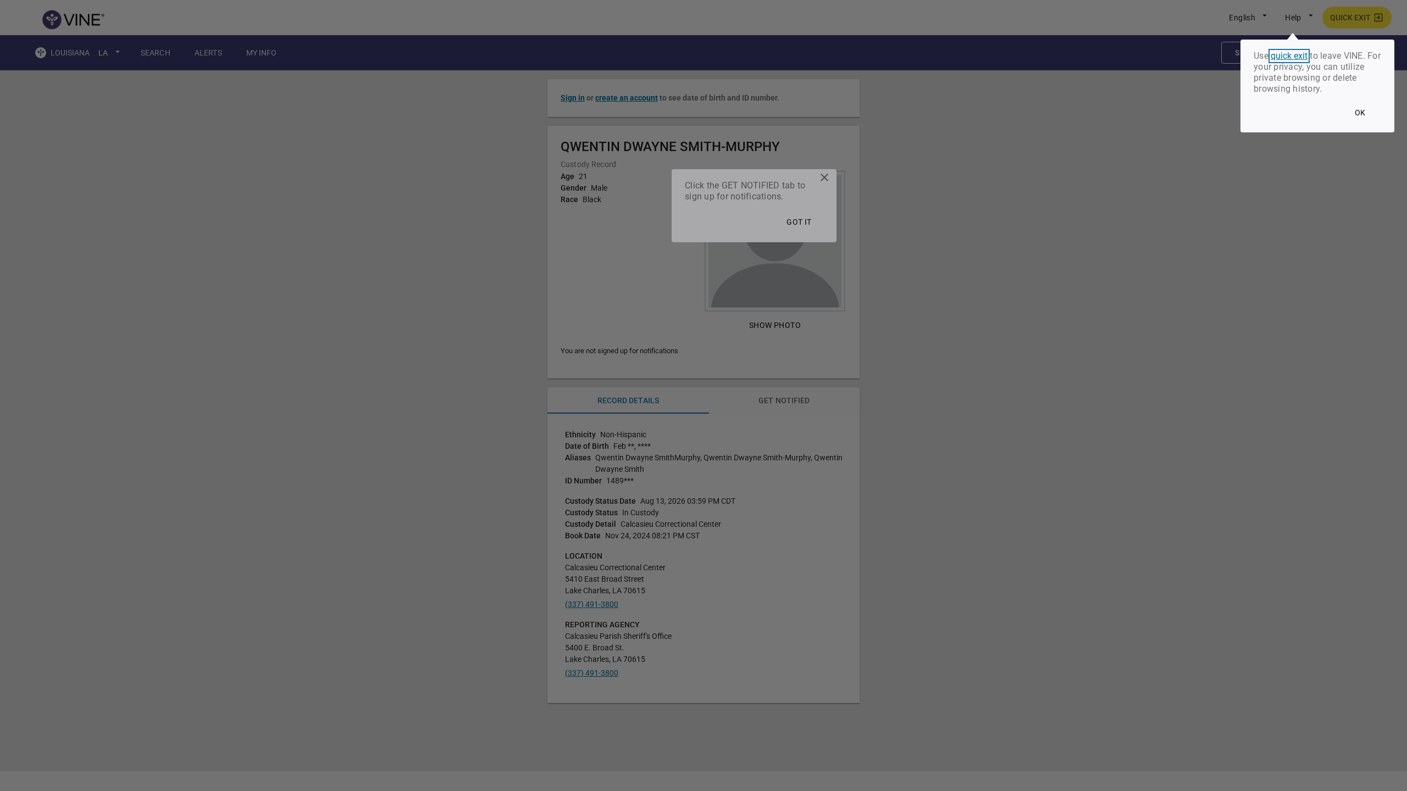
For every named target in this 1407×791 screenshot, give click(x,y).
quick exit (1289, 56)
